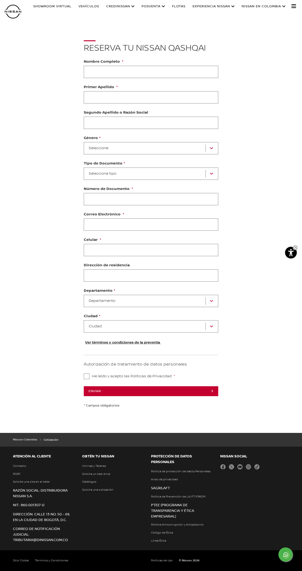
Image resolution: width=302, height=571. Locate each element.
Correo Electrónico (103, 214)
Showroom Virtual (52, 6)
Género (91, 138)
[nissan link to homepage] (13, 12)
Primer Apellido (99, 87)
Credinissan (118, 6)
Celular (91, 240)
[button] (293, 6)
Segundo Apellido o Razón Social (116, 113)
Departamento (98, 291)
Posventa (151, 6)
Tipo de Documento (103, 163)
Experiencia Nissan (211, 6)
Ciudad (91, 316)
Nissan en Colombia (261, 6)
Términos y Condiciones (51, 560)
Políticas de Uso (162, 560)
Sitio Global (21, 560)
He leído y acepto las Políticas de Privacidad (132, 376)
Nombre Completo (102, 62)
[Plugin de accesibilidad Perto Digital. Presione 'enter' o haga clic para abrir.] (291, 253)
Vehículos (89, 6)
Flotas (178, 6)
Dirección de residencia (107, 265)
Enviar (94, 391)
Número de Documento (107, 189)
